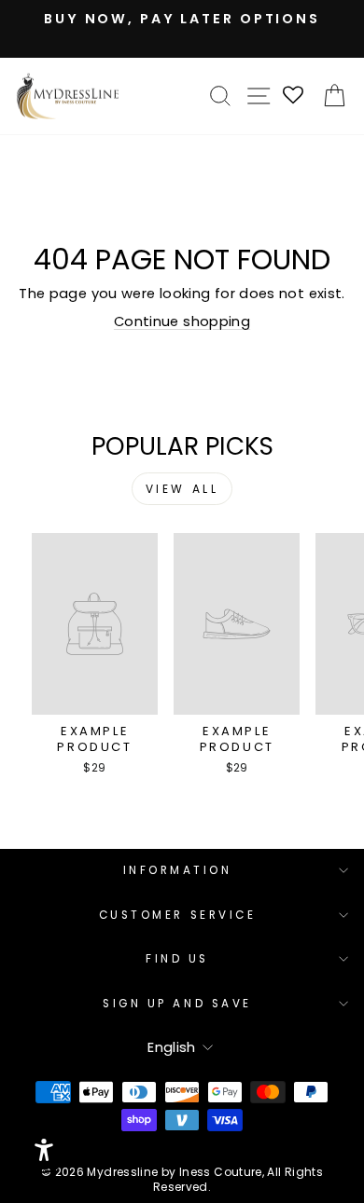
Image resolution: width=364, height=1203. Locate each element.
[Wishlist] (294, 96)
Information (177, 870)
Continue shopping (182, 321)
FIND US (177, 958)
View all (182, 489)
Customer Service (178, 915)
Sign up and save (177, 1003)
